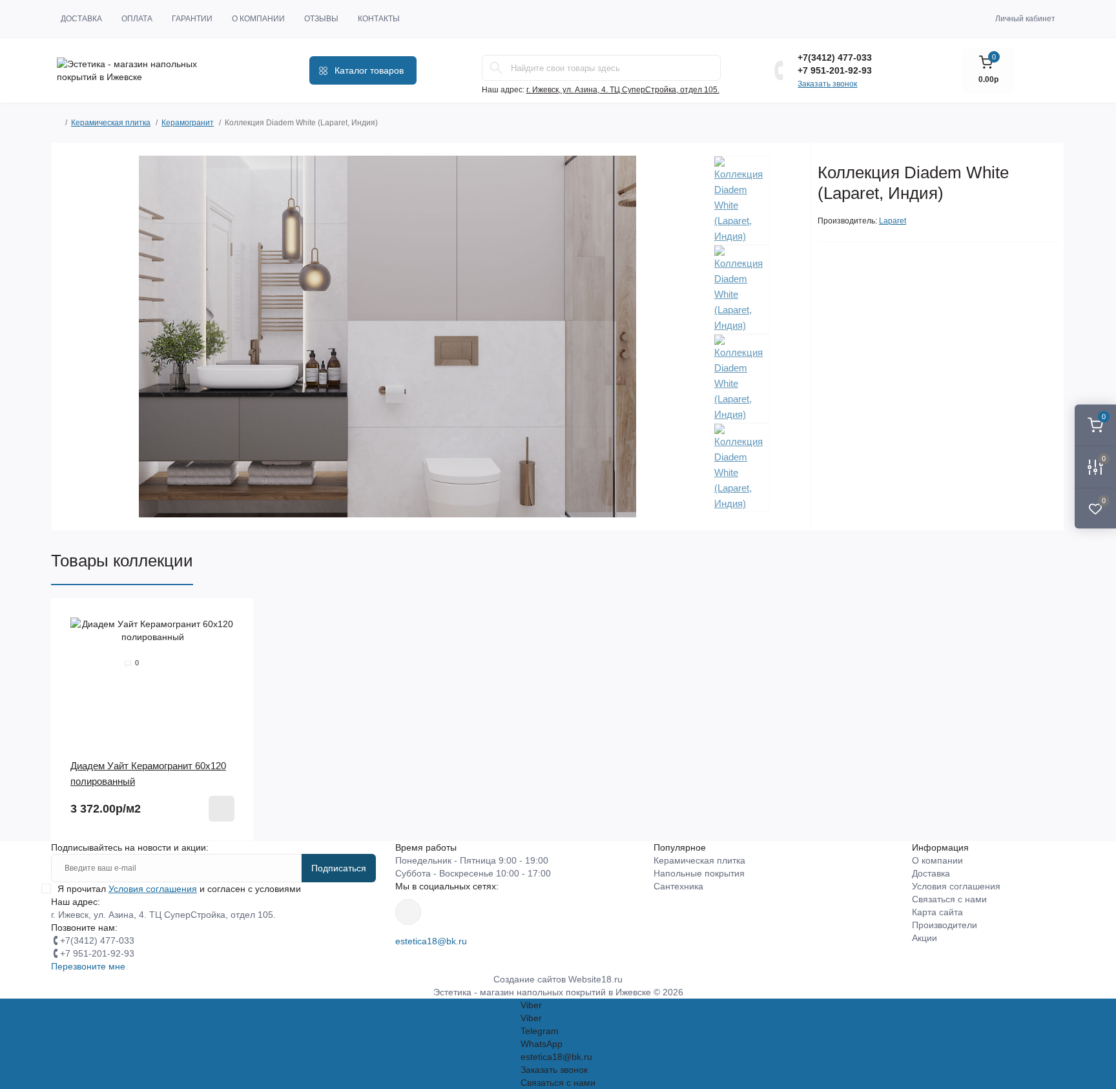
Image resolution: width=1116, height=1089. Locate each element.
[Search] (496, 68)
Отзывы (321, 18)
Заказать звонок (827, 83)
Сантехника (678, 886)
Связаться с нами (949, 899)
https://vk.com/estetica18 (408, 912)
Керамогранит (187, 122)
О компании (258, 18)
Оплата (136, 18)
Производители (944, 925)
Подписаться (338, 868)
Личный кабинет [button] (1025, 18)
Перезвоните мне (88, 966)
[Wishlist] (234, 617)
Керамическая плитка (110, 122)
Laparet (892, 220)
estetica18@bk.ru (431, 941)
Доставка (81, 18)
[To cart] (221, 809)
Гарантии (192, 18)
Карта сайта (937, 912)
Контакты (379, 18)
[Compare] (234, 642)
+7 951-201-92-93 (835, 70)
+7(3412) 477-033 (835, 57)
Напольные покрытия (699, 873)
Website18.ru (595, 979)
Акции (924, 938)
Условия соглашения (956, 886)
